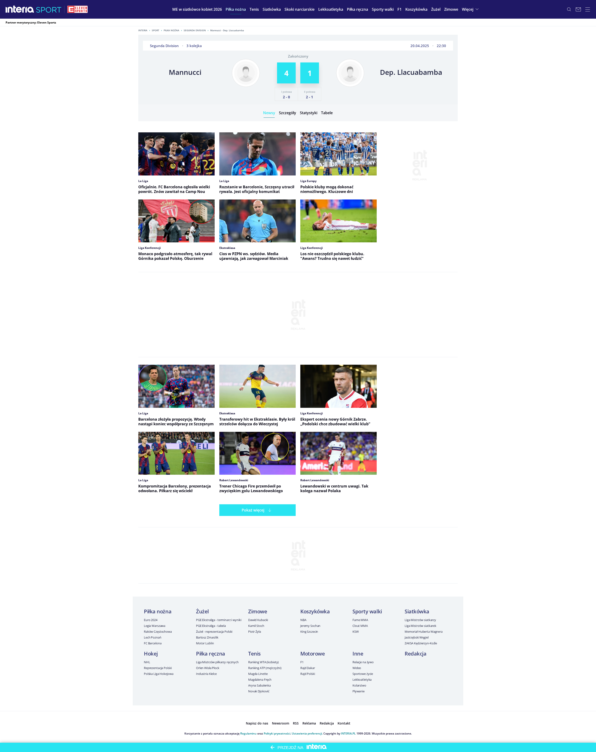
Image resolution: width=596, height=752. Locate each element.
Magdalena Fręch (259, 679)
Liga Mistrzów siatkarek (420, 626)
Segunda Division (195, 30)
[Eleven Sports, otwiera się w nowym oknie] (77, 9)
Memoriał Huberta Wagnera (424, 631)
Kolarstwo (359, 685)
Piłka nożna (171, 30)
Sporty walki (367, 611)
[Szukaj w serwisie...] (569, 9)
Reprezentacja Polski (158, 668)
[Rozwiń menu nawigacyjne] (587, 9)
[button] (236, 9)
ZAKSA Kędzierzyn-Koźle (421, 643)
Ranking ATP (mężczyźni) (264, 668)
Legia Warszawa (154, 626)
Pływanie (358, 691)
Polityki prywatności (277, 733)
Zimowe (257, 611)
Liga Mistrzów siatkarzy (420, 620)
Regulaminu (248, 733)
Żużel (202, 611)
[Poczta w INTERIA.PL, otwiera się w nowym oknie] (578, 9)
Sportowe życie (362, 674)
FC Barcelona (152, 643)
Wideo (356, 668)
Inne (357, 653)
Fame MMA (360, 620)
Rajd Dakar (307, 668)
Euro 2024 (150, 620)
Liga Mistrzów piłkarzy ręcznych (217, 662)
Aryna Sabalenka (259, 685)
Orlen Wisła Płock (207, 668)
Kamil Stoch (256, 626)
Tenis (254, 653)
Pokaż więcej (253, 510)
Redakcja (415, 653)
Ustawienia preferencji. (307, 733)
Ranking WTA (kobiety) (263, 662)
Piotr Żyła (254, 631)
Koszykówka (315, 611)
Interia (142, 30)
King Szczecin (309, 631)
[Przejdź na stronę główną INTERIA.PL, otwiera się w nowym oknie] (20, 9)
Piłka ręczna (210, 653)
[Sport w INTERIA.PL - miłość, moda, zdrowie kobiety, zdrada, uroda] (48, 9)
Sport (155, 30)
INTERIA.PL (348, 733)
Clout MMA (360, 626)
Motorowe (312, 653)
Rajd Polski (307, 674)
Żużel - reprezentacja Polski (214, 631)
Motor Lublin (205, 643)
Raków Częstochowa (158, 631)
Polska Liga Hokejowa (158, 674)
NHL (147, 662)
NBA (303, 620)
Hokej (151, 653)
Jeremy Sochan (310, 626)
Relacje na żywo (363, 662)
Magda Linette (258, 674)
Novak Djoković (258, 691)
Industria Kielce (206, 674)
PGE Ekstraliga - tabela (211, 626)
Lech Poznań (152, 637)
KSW (355, 631)
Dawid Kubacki (258, 620)
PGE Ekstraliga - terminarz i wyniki (218, 620)
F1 (302, 662)
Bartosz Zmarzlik (207, 637)
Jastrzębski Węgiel (417, 637)
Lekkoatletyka (362, 679)
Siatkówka (417, 611)
